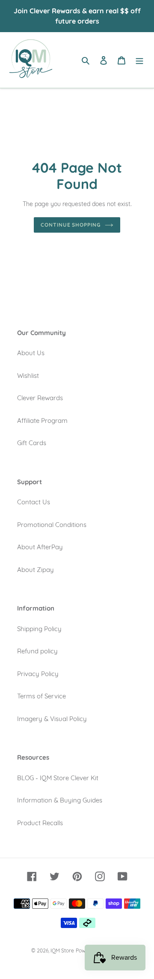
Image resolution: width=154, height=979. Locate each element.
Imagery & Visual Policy (52, 719)
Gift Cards (31, 443)
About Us (30, 353)
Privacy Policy (38, 674)
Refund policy (37, 651)
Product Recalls (40, 823)
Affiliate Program (42, 420)
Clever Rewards (40, 398)
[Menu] (139, 60)
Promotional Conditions (51, 525)
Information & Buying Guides (59, 800)
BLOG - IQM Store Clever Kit (57, 778)
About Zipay (35, 570)
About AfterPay (40, 547)
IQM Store (62, 950)
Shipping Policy (39, 629)
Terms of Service (41, 696)
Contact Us (33, 502)
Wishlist (28, 375)
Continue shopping (71, 225)
